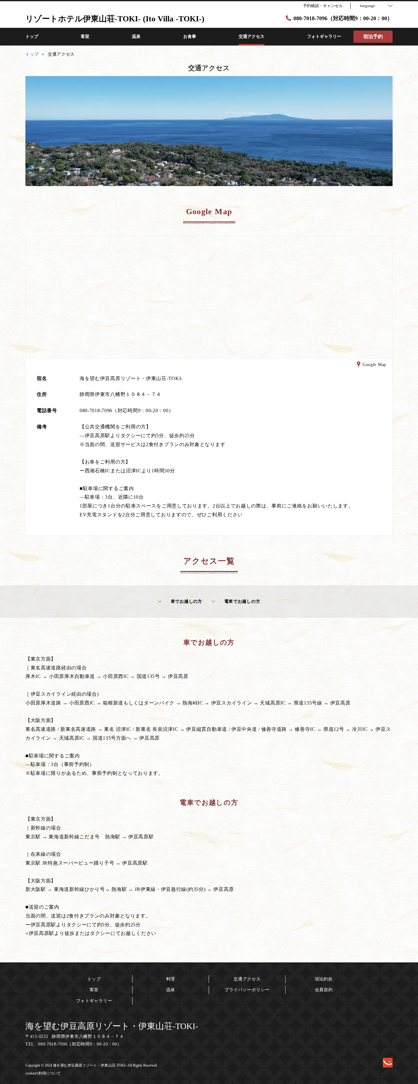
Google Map (374, 364)
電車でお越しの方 (242, 601)
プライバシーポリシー (247, 989)
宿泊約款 (324, 979)
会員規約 (324, 989)
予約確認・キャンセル (323, 5)
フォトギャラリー (94, 1000)
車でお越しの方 (186, 601)
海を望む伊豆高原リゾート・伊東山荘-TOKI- (111, 1026)
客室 (94, 989)
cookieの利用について (43, 1073)
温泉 (170, 989)
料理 (170, 979)
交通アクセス (246, 979)
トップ (94, 979)
